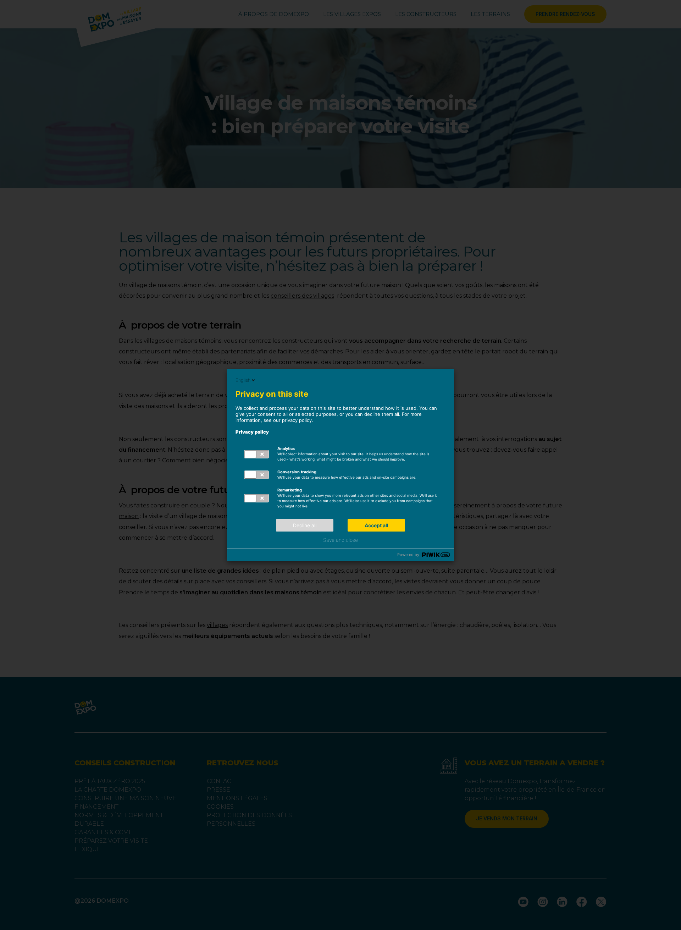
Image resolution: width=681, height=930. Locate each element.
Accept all (376, 525)
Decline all (304, 525)
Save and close (340, 540)
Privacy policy (252, 432)
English (243, 380)
